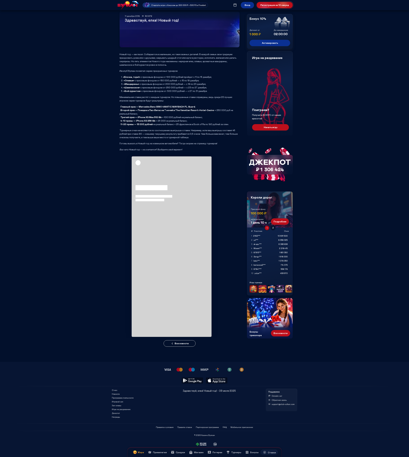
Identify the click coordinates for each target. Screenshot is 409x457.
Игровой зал (117, 401)
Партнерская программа (207, 427)
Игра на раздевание (121, 409)
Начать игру (270, 127)
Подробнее (280, 221)
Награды (116, 417)
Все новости (182, 343)
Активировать (270, 42)
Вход (247, 5)
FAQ (225, 427)
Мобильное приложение (242, 427)
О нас (114, 390)
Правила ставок (184, 427)
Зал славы (116, 405)
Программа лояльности (123, 397)
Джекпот (116, 413)
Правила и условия (165, 427)
